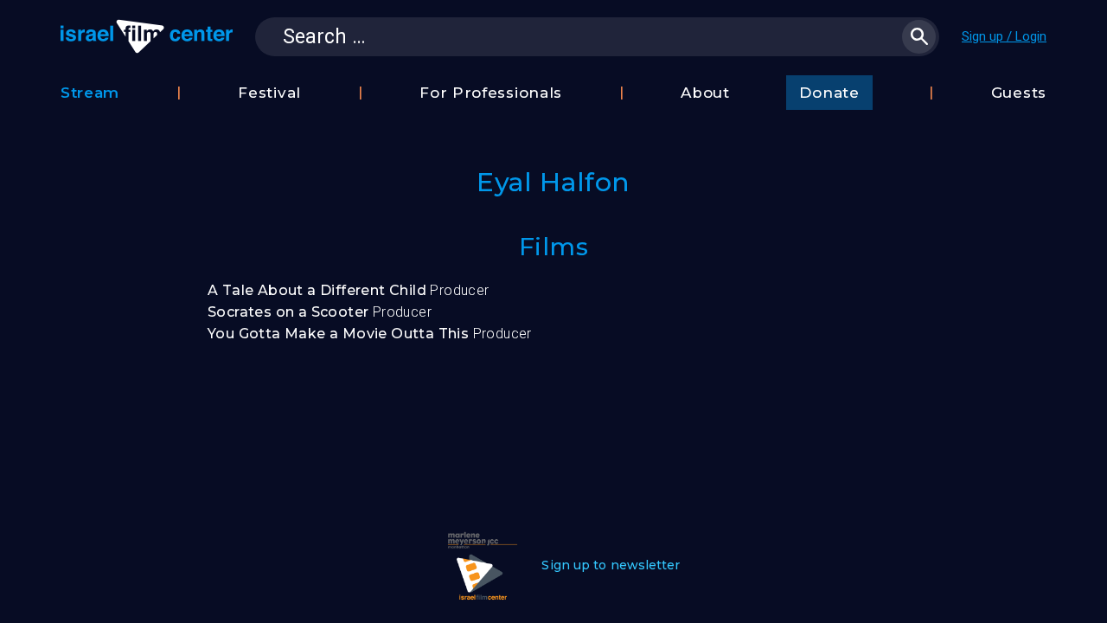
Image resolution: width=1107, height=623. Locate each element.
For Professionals (490, 92)
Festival (269, 92)
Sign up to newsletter (610, 565)
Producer (349, 290)
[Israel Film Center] (147, 36)
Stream (90, 92)
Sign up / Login (1004, 36)
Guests (1018, 92)
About (705, 92)
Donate (829, 92)
